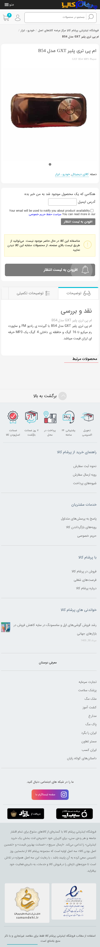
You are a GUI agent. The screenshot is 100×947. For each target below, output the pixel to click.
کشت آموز (90, 707)
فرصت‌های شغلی (85, 579)
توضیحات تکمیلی (30, 293)
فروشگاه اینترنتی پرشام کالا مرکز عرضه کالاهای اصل (68, 30)
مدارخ (92, 715)
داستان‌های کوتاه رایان (82, 758)
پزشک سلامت (87, 690)
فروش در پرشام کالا (84, 571)
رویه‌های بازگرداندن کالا (81, 527)
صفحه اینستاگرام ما (45, 794)
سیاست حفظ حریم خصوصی (45, 214)
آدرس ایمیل (86, 202)
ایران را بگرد (89, 732)
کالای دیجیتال (80, 174)
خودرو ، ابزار (27, 30)
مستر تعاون (89, 741)
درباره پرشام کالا (86, 588)
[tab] (78, 293)
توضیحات (74, 293)
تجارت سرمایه (88, 681)
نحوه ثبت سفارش (85, 466)
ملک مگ (90, 698)
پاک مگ (91, 724)
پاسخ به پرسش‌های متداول (79, 518)
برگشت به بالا (45, 396)
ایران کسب (89, 749)
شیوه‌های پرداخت (85, 483)
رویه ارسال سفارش (85, 474)
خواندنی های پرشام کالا (79, 610)
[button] (11, 4)
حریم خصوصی (87, 535)
